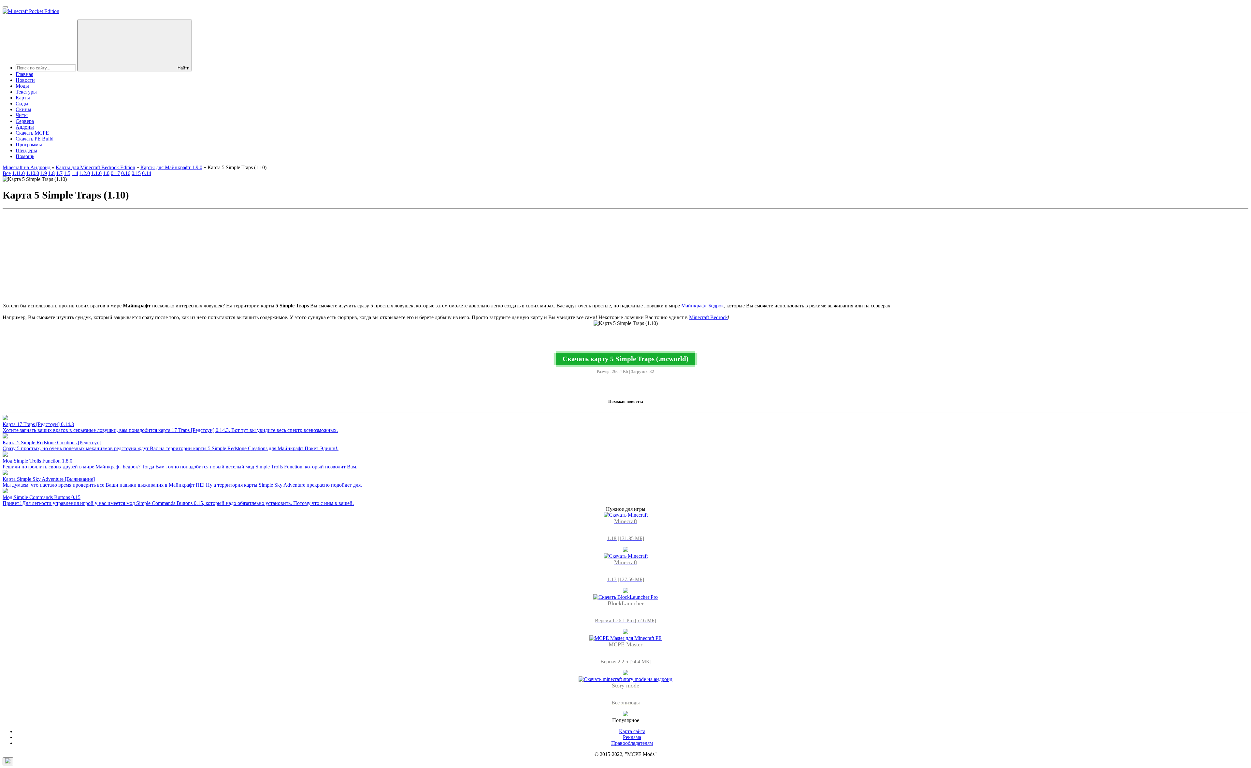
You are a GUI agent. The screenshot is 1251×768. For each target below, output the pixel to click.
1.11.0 (18, 173)
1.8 (51, 173)
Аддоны (25, 127)
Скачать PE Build (34, 138)
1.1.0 (96, 173)
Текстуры (26, 92)
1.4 (75, 173)
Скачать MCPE (32, 133)
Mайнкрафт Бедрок (702, 305)
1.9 (43, 173)
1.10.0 (32, 173)
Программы (29, 144)
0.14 (146, 173)
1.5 (67, 173)
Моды (22, 86)
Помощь (25, 156)
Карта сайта (632, 731)
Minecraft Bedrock (708, 317)
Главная (24, 74)
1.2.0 (84, 173)
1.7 (59, 173)
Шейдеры (26, 150)
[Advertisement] (625, 257)
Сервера (25, 121)
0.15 (136, 173)
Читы (22, 115)
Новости (25, 80)
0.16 (125, 173)
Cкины (23, 109)
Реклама (632, 737)
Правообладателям (632, 743)
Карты (23, 97)
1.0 (106, 173)
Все (7, 173)
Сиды (22, 103)
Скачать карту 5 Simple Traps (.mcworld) (625, 358)
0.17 (115, 173)
